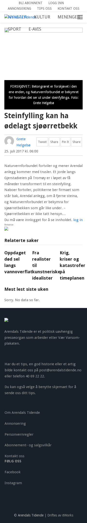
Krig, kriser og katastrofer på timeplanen (72, 265)
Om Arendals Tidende (22, 412)
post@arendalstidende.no (60, 370)
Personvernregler (19, 434)
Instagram (13, 483)
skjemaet (59, 387)
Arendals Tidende (31, 515)
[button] (48, 29)
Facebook (13, 472)
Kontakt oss (14, 456)
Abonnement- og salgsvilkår (28, 445)
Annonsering (15, 423)
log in (78, 220)
